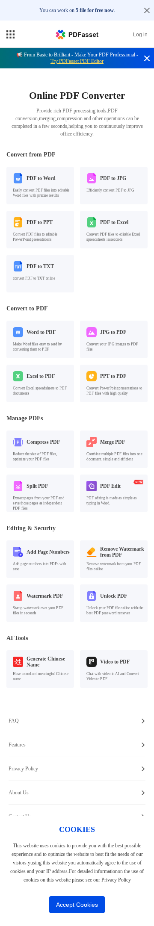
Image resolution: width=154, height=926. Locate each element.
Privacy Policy (23, 769)
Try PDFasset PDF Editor (77, 61)
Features (17, 745)
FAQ (14, 721)
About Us (19, 793)
